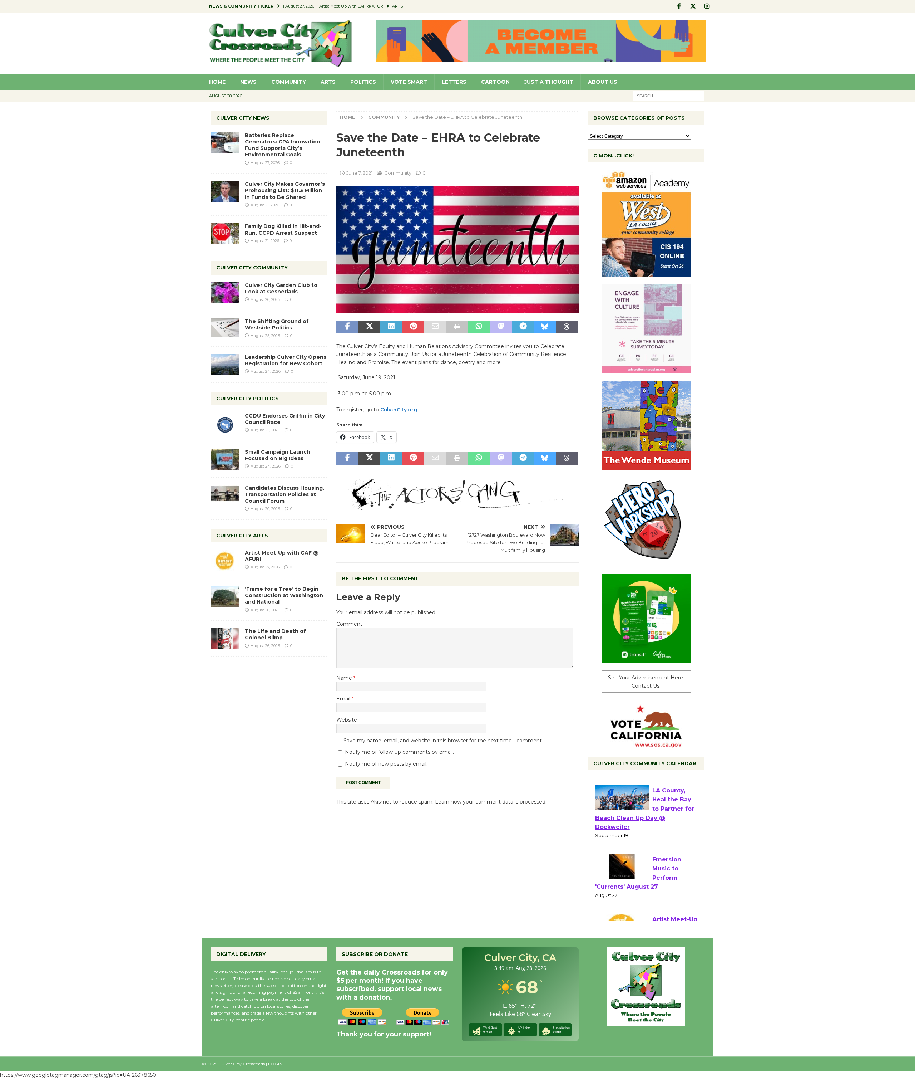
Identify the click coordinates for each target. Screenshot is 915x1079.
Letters (454, 82)
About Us (602, 82)
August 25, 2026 (265, 335)
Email (344, 698)
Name (344, 678)
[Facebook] (679, 6)
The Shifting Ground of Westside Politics (277, 324)
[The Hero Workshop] (646, 563)
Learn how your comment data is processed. (490, 802)
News (248, 82)
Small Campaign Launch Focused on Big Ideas (277, 455)
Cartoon (495, 82)
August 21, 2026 (265, 205)
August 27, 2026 (265, 162)
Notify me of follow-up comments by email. (399, 752)
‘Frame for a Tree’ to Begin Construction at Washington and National (284, 595)
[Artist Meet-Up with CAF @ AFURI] (225, 560)
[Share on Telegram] (523, 327)
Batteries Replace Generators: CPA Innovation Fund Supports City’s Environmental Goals (282, 145)
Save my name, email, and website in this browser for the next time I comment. (443, 740)
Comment (349, 624)
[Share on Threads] (567, 327)
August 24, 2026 (266, 371)
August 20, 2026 (265, 508)
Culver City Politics (247, 398)
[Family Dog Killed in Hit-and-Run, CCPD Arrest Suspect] (225, 233)
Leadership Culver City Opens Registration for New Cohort (285, 360)
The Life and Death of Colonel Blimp (275, 634)
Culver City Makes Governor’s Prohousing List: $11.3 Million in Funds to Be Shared (285, 190)
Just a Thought (548, 82)
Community (288, 82)
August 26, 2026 (265, 299)
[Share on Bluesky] (545, 327)
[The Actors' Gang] (457, 506)
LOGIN (275, 1063)
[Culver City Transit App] (646, 659)
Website (346, 720)
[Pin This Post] (413, 327)
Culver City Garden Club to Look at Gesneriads (281, 288)
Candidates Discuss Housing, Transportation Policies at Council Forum (284, 494)
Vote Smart (409, 82)
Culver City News (242, 118)
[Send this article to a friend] (435, 327)
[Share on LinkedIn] (391, 327)
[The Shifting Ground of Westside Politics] (225, 327)
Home (217, 82)
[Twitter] (693, 6)
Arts (328, 82)
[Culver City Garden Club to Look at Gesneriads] (225, 292)
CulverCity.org (399, 409)
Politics (363, 82)
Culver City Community (252, 267)
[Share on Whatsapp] (479, 327)
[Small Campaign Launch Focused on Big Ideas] (225, 459)
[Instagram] (707, 6)
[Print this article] (457, 327)
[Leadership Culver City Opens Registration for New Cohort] (225, 364)
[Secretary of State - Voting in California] (646, 744)
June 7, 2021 (359, 173)
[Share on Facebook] (347, 327)
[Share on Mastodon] (501, 327)
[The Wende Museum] (646, 466)
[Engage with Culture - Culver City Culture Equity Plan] (646, 369)
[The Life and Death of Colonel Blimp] (225, 638)
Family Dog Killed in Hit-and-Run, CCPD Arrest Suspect (283, 229)
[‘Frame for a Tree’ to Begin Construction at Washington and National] (225, 596)
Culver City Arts (242, 535)
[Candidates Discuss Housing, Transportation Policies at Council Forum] (225, 495)
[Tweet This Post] (369, 327)
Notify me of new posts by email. (386, 764)
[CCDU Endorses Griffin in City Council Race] (225, 423)
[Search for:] (668, 95)
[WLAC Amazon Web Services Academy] (646, 273)
